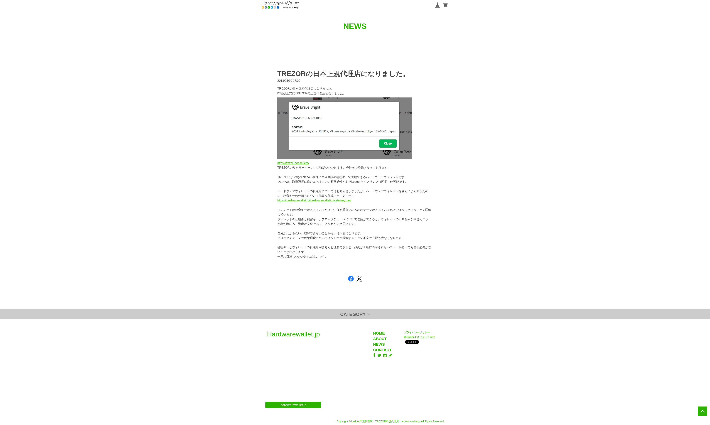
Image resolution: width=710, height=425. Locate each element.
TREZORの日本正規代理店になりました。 (343, 73)
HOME (379, 333)
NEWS (379, 344)
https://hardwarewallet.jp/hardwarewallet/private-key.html (314, 200)
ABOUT (380, 339)
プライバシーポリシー (417, 332)
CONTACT (382, 350)
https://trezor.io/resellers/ (293, 163)
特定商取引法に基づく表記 (419, 337)
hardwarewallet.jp (293, 405)
